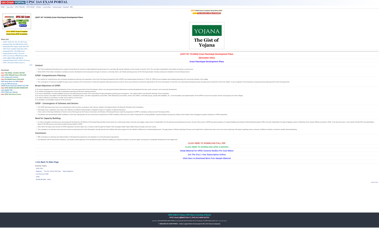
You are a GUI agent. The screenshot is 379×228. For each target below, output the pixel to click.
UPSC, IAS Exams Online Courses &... (14, 62)
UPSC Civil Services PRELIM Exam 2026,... (16, 56)
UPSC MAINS (30, 7)
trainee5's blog (374, 182)
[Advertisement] (207, 199)
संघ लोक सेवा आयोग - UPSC (43, 179)
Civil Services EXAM (42, 174)
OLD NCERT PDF (7, 90)
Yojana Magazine (67, 171)
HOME (3, 7)
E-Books (38, 7)
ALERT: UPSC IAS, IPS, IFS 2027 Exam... (15, 42)
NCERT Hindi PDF (23, 85)
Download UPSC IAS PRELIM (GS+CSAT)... (16, 44)
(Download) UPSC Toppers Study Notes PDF (16, 46)
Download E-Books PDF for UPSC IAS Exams (16, 60)
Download (66, 7)
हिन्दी (71, 7)
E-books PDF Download (9, 84)
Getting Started (57, 7)
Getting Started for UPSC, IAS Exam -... (14, 53)
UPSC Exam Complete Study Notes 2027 (208, 10)
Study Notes (9, 7)
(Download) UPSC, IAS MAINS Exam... (14, 51)
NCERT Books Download (8, 85)
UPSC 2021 (39, 168)
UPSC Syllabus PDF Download (9, 77)
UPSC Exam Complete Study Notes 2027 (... (16, 49)
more (30, 65)
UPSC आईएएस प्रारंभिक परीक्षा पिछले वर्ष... (13, 58)
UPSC (38, 177)
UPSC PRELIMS (20, 7)
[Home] (13, 3)
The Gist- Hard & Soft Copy (52, 171)
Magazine (39, 171)
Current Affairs (47, 7)
